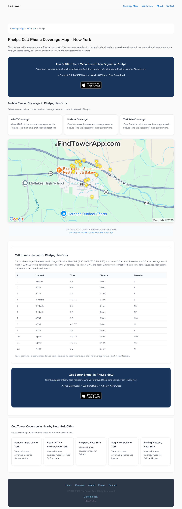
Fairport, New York (90, 442)
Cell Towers (147, 6)
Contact (170, 6)
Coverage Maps (130, 6)
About (160, 6)
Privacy (101, 485)
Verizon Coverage (77, 119)
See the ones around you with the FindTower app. (91, 232)
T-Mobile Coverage (134, 119)
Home (69, 485)
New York (31, 28)
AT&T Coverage (20, 119)
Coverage (80, 485)
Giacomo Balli (91, 496)
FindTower (14, 6)
